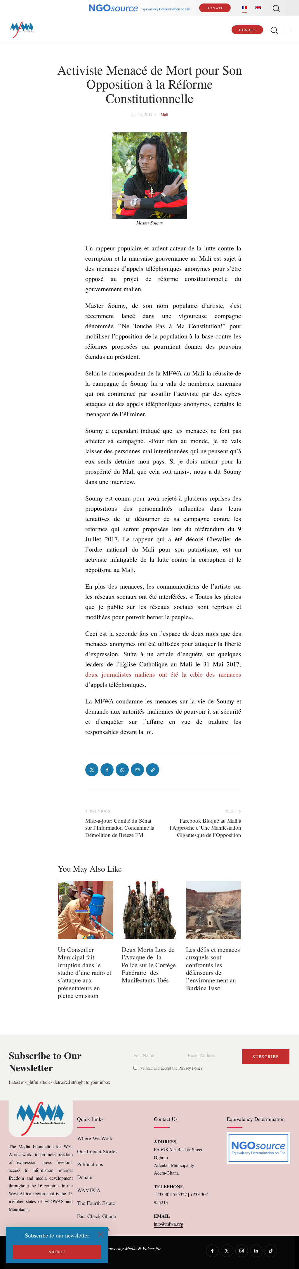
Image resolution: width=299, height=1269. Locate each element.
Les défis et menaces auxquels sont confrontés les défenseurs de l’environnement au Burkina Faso (213, 969)
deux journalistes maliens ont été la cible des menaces (163, 674)
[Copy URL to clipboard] (152, 769)
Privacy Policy (190, 1068)
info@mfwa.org (168, 1224)
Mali (164, 114)
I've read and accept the (170, 1068)
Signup (57, 1251)
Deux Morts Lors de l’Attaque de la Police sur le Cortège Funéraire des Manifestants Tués (149, 965)
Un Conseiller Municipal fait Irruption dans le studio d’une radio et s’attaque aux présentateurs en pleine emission (84, 973)
